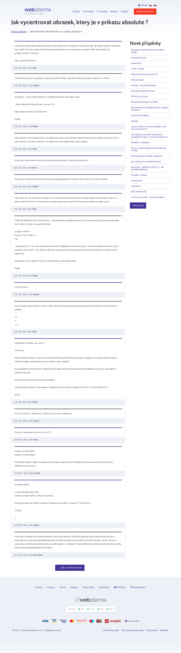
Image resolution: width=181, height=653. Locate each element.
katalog (134, 121)
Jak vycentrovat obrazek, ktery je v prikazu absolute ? (150, 109)
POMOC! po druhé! (139, 96)
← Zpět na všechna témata (70, 568)
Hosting (76, 11)
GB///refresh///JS (139, 192)
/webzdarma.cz (139, 587)
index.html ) (136, 63)
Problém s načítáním (140, 142)
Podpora (124, 11)
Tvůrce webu (88, 11)
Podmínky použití (111, 630)
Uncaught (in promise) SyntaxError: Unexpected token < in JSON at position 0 (149, 136)
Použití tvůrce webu (140, 115)
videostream (136, 181)
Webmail (164, 630)
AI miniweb (102, 11)
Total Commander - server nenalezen (148, 197)
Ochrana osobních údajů (132, 630)
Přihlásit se (120, 587)
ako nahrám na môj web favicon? (146, 161)
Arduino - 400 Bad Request (143, 85)
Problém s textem (139, 175)
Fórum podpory (19, 32)
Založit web (104, 587)
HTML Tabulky (137, 69)
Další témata (138, 205)
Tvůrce (62, 587)
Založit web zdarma (145, 11)
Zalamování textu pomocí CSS (144, 74)
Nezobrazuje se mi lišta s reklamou (147, 156)
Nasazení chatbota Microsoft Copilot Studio (147, 51)
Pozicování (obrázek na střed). (144, 102)
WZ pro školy (88, 587)
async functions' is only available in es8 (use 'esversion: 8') (148, 128)
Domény (114, 11)
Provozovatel (152, 630)
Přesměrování (137, 80)
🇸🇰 (155, 5)
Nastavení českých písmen (143, 91)
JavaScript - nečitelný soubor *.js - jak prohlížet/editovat (147, 168)
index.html (136, 186)
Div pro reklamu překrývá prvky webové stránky (148, 149)
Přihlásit (144, 5)
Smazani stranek (138, 58)
